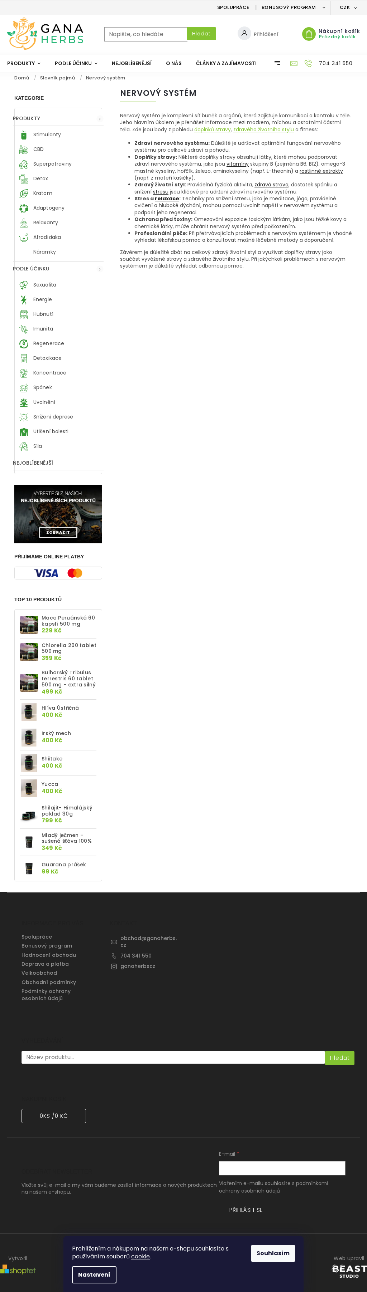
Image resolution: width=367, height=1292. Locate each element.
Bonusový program (289, 7)
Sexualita (44, 284)
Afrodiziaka (46, 237)
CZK (345, 7)
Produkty (26, 118)
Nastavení (94, 1275)
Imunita (42, 328)
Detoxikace (47, 358)
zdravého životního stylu (263, 129)
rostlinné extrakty (321, 171)
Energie (42, 299)
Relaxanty (45, 222)
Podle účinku (31, 268)
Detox (40, 178)
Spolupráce (233, 7)
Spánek (42, 387)
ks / (54, 1116)
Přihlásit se (246, 1210)
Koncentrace (49, 372)
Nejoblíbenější (33, 462)
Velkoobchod (39, 973)
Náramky (44, 252)
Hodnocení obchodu (49, 955)
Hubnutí (42, 314)
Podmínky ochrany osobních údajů (46, 995)
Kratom (42, 193)
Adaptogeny (48, 208)
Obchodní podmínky (49, 982)
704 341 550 (136, 955)
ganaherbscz (137, 966)
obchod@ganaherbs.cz (148, 942)
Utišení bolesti (50, 431)
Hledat (201, 33)
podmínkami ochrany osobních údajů (273, 1187)
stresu (160, 191)
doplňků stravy (212, 129)
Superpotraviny (52, 164)
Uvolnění (43, 402)
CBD (38, 149)
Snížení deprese (52, 416)
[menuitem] (24, 63)
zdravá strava (271, 184)
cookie (140, 1256)
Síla (37, 446)
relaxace (167, 198)
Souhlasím (273, 1253)
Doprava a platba (45, 964)
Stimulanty (46, 134)
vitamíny (238, 163)
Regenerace (48, 343)
